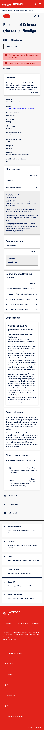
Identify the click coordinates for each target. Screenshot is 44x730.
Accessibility (11, 695)
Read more (34, 93)
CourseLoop (38, 727)
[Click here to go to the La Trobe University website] (6, 5)
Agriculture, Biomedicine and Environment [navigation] (22, 108)
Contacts (10, 674)
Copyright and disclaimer (15, 716)
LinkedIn (27, 623)
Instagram (35, 623)
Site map (10, 685)
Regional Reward (13, 402)
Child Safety (11, 664)
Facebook (8, 623)
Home (4, 10)
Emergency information (14, 653)
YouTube (20, 623)
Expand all (33, 175)
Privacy (9, 706)
